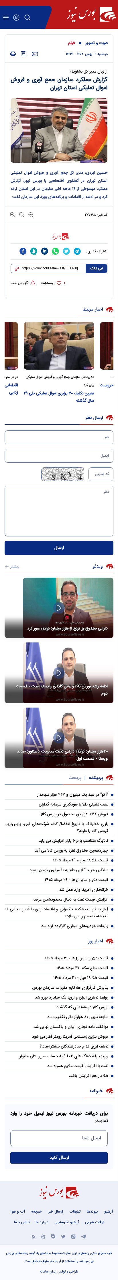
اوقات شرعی (94, 1222)
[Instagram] (73, 1236)
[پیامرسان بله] (53, 1236)
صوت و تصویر (96, 43)
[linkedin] (44, 251)
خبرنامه (36, 1212)
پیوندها (92, 1212)
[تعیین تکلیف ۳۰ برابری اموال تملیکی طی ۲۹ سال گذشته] (59, 345)
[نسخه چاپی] (13, 54)
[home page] (91, 14)
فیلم (71, 43)
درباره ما (42, 1222)
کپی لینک (96, 268)
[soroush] (34, 251)
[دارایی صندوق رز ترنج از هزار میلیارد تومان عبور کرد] (59, 608)
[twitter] (66, 251)
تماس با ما (22, 1222)
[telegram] (77, 251)
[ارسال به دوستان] (35, 54)
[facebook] (23, 251)
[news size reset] (21, 214)
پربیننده (96, 778)
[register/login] (16, 17)
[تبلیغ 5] (59, 236)
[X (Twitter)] (63, 1236)
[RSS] (34, 1236)
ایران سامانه (48, 1272)
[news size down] (30, 214)
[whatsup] (55, 251)
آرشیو (108, 1212)
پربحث (74, 778)
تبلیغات (74, 1212)
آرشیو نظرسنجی (66, 1222)
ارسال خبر (55, 1212)
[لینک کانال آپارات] (43, 1236)
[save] (24, 53)
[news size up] (12, 214)
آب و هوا (18, 1212)
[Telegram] (83, 1236)
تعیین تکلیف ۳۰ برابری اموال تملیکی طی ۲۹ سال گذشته (59, 397)
